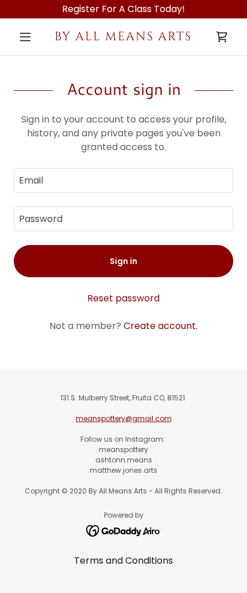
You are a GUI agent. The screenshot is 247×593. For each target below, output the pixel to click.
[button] (30, 36)
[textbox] (123, 180)
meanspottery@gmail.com (124, 418)
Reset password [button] (123, 298)
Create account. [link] (161, 325)
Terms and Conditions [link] (123, 560)
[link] (123, 36)
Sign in (123, 261)
